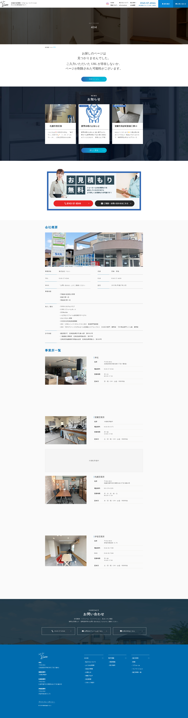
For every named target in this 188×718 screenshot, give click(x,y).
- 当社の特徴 (88, 669)
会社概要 (132, 5)
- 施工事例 (134, 658)
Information (123, 5)
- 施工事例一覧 (136, 672)
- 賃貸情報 (111, 662)
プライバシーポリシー (47, 702)
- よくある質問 (89, 665)
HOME (112, 2)
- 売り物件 (111, 665)
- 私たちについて (90, 662)
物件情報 (111, 658)
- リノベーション (137, 669)
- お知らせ (87, 672)
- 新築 (133, 662)
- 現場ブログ (88, 676)
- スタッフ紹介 (89, 682)
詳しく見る (94, 150)
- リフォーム (135, 665)
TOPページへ (94, 79)
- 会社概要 (87, 679)
